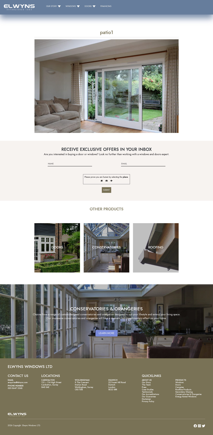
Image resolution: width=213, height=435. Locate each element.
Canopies (179, 387)
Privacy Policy (148, 401)
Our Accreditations (150, 394)
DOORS (57, 247)
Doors (178, 384)
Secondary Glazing (184, 391)
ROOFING (155, 247)
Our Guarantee (149, 396)
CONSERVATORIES (106, 247)
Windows (179, 382)
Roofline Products (183, 389)
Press (144, 387)
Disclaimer (146, 399)
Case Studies (147, 389)
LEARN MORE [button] (106, 333)
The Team (146, 384)
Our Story (146, 382)
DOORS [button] (88, 6)
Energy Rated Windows (185, 396)
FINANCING (105, 6)
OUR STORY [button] (51, 6)
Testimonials (147, 391)
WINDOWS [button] (71, 6)
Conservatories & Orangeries (188, 394)
